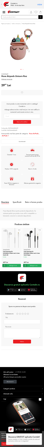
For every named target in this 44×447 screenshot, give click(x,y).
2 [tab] (23, 69)
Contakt (4, 74)
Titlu (6, 317)
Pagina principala (5, 23)
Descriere (5, 202)
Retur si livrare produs (33, 202)
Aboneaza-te (10, 382)
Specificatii (17, 202)
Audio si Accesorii (16, 23)
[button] (31, 12)
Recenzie (8, 327)
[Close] (1, 4)
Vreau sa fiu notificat (22, 122)
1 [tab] (21, 69)
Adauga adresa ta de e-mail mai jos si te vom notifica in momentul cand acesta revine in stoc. (22, 110)
